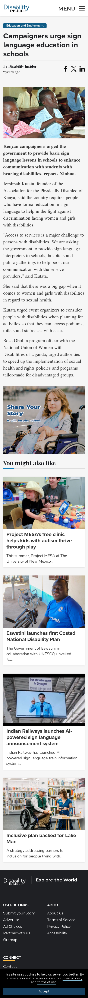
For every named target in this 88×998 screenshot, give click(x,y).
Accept (44, 991)
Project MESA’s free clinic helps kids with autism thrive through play (39, 540)
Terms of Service (61, 920)
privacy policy (72, 978)
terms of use (46, 982)
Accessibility (57, 933)
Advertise (11, 920)
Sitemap (10, 940)
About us (55, 913)
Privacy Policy (59, 927)
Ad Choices (12, 927)
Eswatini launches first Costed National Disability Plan (40, 636)
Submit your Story (19, 913)
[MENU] (80, 9)
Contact (10, 967)
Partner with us (16, 933)
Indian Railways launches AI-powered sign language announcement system (39, 737)
